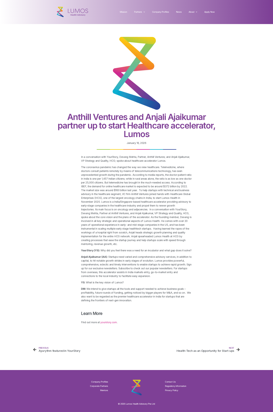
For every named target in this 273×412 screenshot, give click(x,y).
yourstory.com (108, 322)
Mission (123, 12)
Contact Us (170, 381)
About (191, 12)
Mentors (104, 390)
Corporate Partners (99, 386)
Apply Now (209, 12)
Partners (138, 12)
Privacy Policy (171, 390)
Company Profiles (160, 12)
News (179, 12)
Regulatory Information (175, 386)
